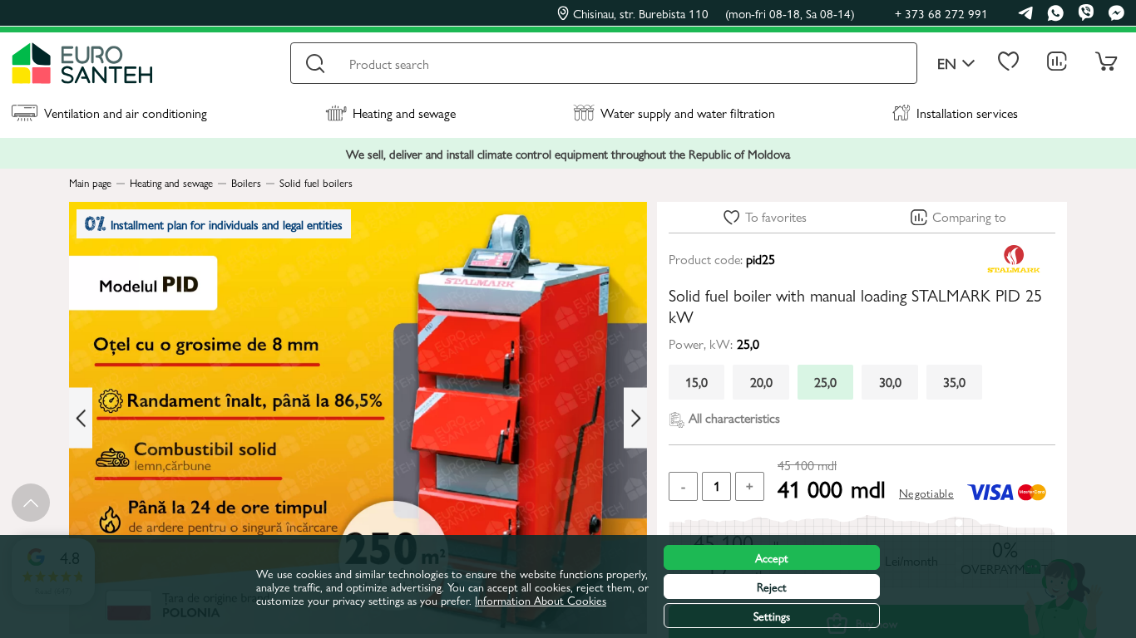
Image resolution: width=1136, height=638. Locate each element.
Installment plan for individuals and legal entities (227, 224)
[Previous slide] (80, 418)
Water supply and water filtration (687, 112)
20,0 (761, 381)
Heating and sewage (404, 112)
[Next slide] (635, 418)
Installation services (967, 112)
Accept (771, 557)
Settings (771, 615)
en (946, 63)
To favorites (776, 216)
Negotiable (926, 492)
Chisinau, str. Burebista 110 (714, 13)
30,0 (890, 381)
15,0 (696, 381)
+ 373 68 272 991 (941, 13)
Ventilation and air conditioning (125, 112)
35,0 (954, 381)
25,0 (825, 381)
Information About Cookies (540, 599)
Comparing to (969, 216)
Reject (772, 586)
